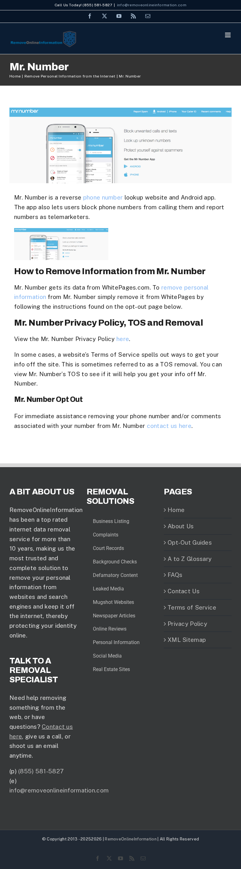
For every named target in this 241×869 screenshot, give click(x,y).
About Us (181, 526)
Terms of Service (192, 607)
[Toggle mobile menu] (228, 35)
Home (176, 509)
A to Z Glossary (190, 558)
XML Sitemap (187, 639)
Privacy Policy (187, 623)
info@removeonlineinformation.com (151, 5)
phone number (103, 197)
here (122, 338)
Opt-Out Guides (190, 542)
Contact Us (184, 591)
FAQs (175, 574)
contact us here (169, 425)
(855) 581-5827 (41, 771)
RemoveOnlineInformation (131, 839)
